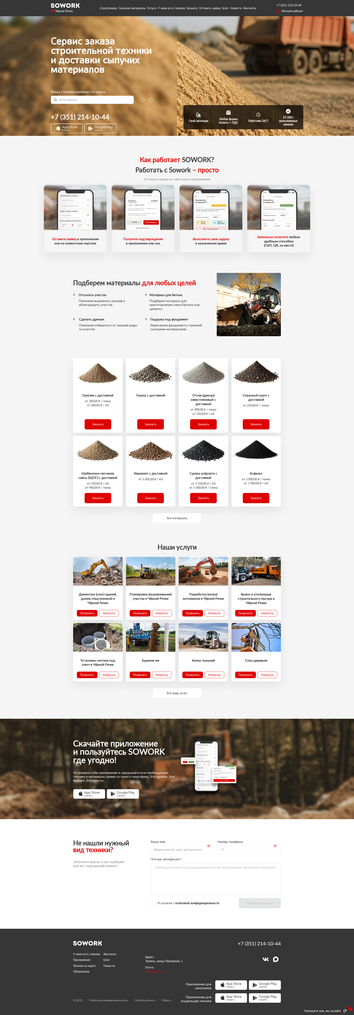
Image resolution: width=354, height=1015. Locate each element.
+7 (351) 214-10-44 (288, 5)
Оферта (166, 1000)
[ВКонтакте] (265, 959)
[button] (98, 424)
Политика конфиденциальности (108, 1000)
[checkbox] (193, 903)
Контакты (249, 8)
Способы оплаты (145, 1000)
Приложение (81, 960)
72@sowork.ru (154, 971)
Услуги (151, 8)
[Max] (276, 959)
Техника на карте (84, 965)
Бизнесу (192, 8)
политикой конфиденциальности (197, 903)
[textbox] (95, 100)
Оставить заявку (210, 8)
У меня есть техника (171, 8)
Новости (236, 8)
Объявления (81, 971)
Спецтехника (108, 8)
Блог (225, 8)
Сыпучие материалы (132, 8)
